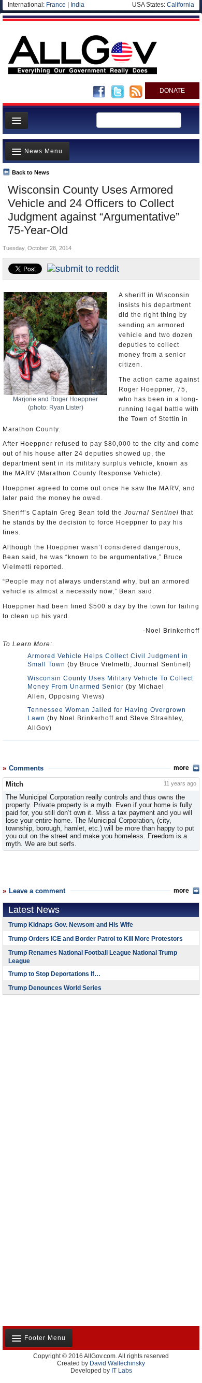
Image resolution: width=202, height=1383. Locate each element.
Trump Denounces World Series (55, 988)
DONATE (172, 90)
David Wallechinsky (117, 1363)
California (180, 4)
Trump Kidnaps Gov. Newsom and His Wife (70, 924)
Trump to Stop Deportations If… (54, 974)
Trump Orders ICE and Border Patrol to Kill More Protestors (95, 938)
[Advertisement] (67, 1069)
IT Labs (121, 1370)
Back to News (30, 172)
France (56, 4)
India (77, 4)
